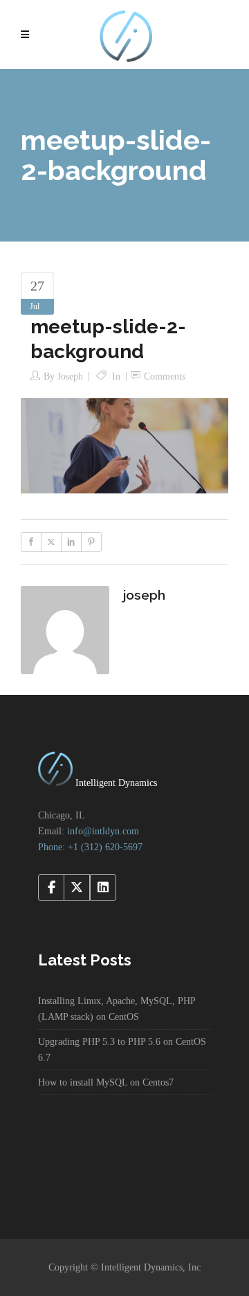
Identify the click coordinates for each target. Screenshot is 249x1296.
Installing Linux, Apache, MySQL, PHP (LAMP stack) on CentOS (116, 1009)
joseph (70, 376)
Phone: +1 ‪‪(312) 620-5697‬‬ (90, 847)
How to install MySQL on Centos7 (106, 1082)
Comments (164, 376)
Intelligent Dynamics (115, 783)
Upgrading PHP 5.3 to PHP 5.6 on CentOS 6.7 (122, 1050)
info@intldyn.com (103, 831)
